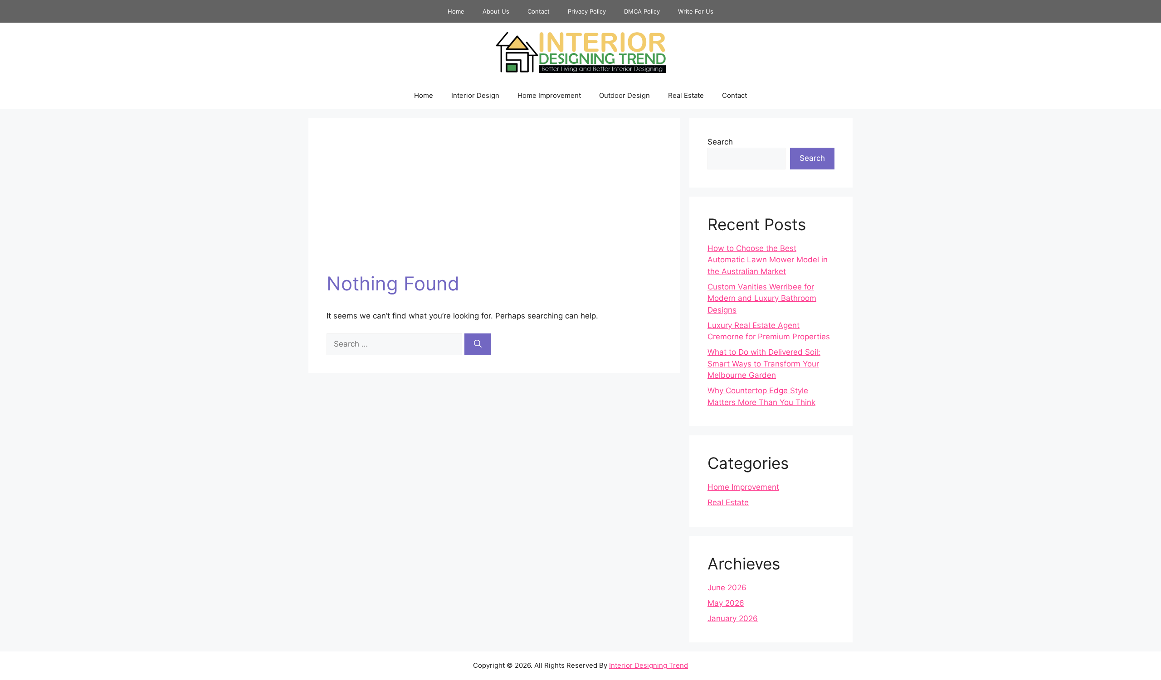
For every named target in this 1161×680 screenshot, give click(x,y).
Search (720, 141)
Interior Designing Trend (648, 665)
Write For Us (695, 11)
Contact (538, 11)
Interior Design (475, 95)
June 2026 (726, 587)
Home (456, 11)
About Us (496, 11)
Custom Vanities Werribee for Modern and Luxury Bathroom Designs (761, 298)
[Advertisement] (494, 204)
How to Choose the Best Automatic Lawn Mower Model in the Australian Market (767, 260)
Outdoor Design (624, 95)
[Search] (477, 344)
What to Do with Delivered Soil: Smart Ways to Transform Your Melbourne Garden (763, 363)
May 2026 (725, 603)
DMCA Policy (642, 11)
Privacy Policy (587, 11)
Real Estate (686, 95)
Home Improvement (549, 95)
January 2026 (732, 618)
